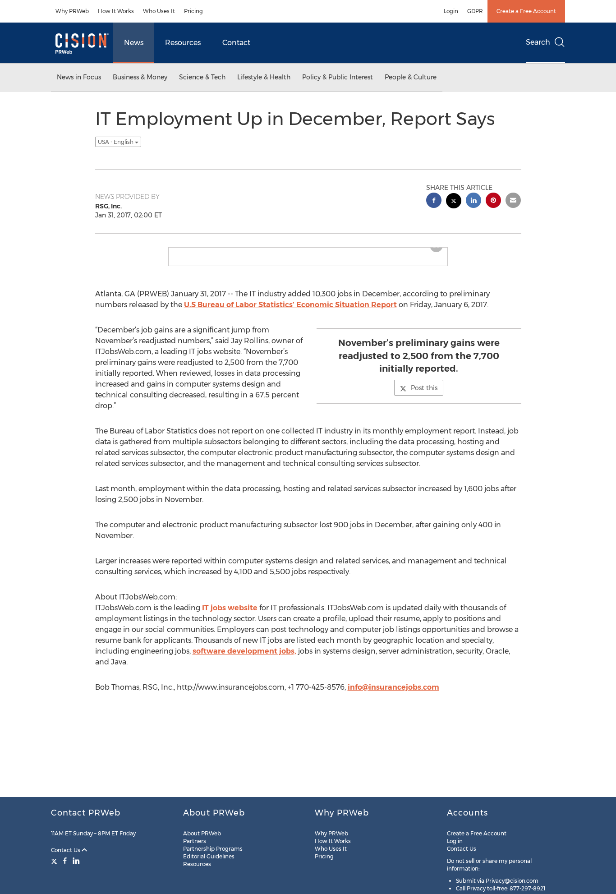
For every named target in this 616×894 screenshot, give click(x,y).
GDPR (475, 11)
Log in (455, 841)
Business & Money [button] (140, 77)
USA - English (116, 141)
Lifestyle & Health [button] (263, 77)
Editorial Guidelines (208, 856)
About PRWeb (202, 833)
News (133, 42)
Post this (424, 388)
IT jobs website (229, 608)
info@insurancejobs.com (393, 687)
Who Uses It (159, 11)
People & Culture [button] (411, 77)
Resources (183, 42)
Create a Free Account (526, 11)
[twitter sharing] (453, 202)
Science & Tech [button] (202, 77)
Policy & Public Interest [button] (337, 77)
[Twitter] (55, 860)
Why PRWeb (72, 11)
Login (451, 11)
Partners (194, 841)
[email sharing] (513, 201)
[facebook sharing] (433, 201)
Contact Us (66, 850)
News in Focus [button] (79, 77)
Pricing (193, 11)
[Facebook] (65, 860)
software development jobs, (244, 651)
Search (538, 42)
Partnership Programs (213, 848)
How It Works (116, 11)
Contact (236, 42)
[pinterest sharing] (493, 201)
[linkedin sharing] (473, 201)
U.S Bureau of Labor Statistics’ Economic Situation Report (290, 304)
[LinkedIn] (76, 860)
